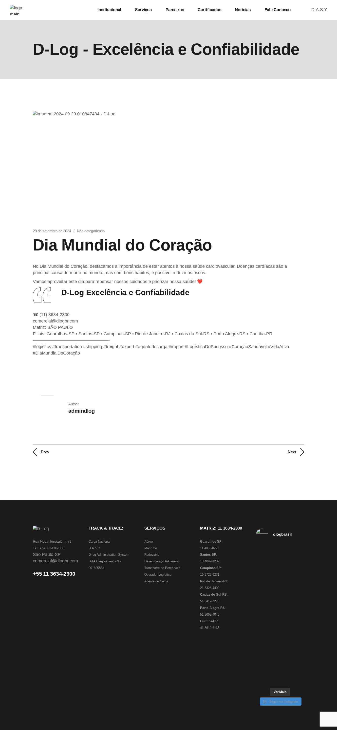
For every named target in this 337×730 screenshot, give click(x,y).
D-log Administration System (109, 554)
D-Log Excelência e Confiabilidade (125, 292)
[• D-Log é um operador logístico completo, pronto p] (280, 588)
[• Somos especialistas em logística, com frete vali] (280, 658)
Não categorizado (91, 231)
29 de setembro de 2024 (52, 231)
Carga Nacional (99, 541)
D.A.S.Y (319, 9)
